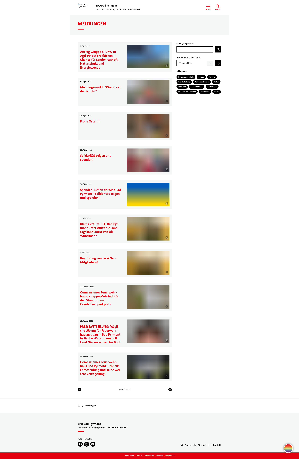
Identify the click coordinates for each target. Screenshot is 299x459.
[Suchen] (218, 49)
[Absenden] (218, 63)
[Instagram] (86, 444)
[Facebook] (80, 444)
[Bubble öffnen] (288, 448)
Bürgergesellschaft (186, 77)
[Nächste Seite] (170, 389)
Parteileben (212, 87)
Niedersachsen (197, 87)
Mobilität (182, 87)
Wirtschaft (205, 91)
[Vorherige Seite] (79, 389)
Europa (201, 77)
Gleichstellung (184, 82)
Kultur (216, 82)
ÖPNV (216, 91)
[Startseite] (79, 405)
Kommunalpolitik (202, 82)
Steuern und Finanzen (187, 91)
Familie (212, 77)
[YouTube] (92, 444)
